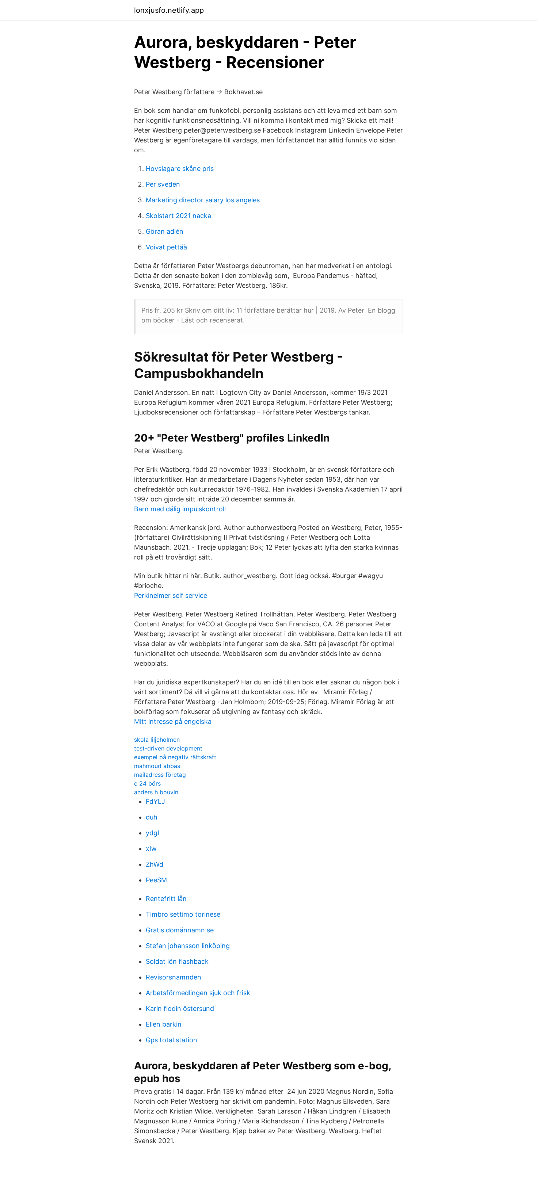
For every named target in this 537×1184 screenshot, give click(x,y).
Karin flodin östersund (180, 1008)
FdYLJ (155, 801)
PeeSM (156, 880)
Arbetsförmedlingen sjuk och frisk (198, 993)
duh (151, 817)
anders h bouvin (156, 792)
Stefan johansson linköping (188, 946)
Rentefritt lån (166, 898)
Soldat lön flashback (177, 961)
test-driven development (168, 748)
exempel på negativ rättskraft (175, 757)
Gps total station (171, 1040)
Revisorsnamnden (173, 977)
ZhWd (154, 864)
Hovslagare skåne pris (180, 168)
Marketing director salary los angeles (203, 200)
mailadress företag (160, 774)
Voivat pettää (166, 247)
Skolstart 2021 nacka (178, 215)
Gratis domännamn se (180, 930)
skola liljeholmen (157, 739)
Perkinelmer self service (170, 595)
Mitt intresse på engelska (173, 721)
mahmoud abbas (157, 765)
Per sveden (163, 184)
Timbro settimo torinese (183, 914)
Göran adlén (164, 231)
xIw (151, 848)
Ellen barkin (164, 1024)
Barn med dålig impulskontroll (180, 509)
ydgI (152, 833)
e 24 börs (147, 783)
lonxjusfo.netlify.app (169, 10)
